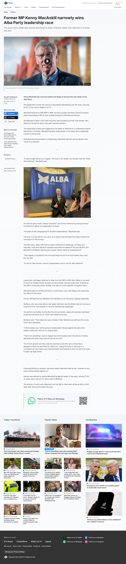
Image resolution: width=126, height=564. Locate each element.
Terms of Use (17, 546)
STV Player (8, 541)
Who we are (7, 546)
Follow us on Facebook (96, 537)
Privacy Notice (27, 546)
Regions (17, 7)
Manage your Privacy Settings (14, 552)
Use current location (106, 3)
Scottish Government (11, 158)
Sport (26, 7)
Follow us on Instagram (96, 541)
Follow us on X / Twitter (74, 537)
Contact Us (36, 546)
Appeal (48, 541)
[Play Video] (47, 61)
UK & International (58, 7)
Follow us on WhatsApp (74, 541)
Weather (85, 3)
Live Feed (117, 7)
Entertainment (44, 7)
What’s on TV (36, 541)
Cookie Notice (46, 546)
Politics (33, 7)
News (6, 12)
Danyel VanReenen (11, 98)
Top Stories (8, 7)
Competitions (22, 541)
